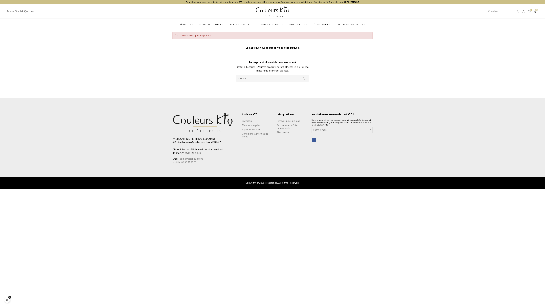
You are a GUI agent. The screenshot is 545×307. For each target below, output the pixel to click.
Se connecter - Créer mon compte (287, 127)
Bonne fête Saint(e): (20, 11)
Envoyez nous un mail (288, 121)
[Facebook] (314, 140)
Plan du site (283, 132)
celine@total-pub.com (191, 158)
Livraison (247, 121)
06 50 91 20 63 (188, 162)
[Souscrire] (370, 130)
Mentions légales (251, 125)
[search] (517, 11)
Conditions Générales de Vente (255, 135)
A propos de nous (251, 129)
